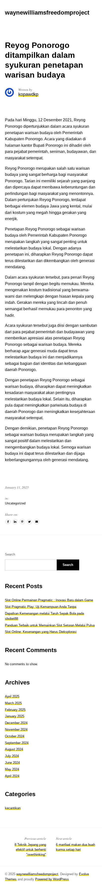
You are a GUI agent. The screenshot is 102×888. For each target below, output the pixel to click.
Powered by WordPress (52, 879)
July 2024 (12, 756)
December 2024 (16, 723)
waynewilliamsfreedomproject (37, 874)
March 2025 (13, 703)
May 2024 (12, 769)
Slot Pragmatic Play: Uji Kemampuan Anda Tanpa (40, 607)
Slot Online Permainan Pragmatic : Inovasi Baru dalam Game (49, 600)
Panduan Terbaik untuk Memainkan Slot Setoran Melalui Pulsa (50, 625)
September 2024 (16, 743)
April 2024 (12, 776)
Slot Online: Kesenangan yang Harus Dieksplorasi (40, 632)
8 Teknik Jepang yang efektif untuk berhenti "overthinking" (30, 849)
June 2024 (12, 762)
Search (10, 554)
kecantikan (13, 808)
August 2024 (14, 749)
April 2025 (12, 696)
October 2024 (14, 736)
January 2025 (14, 716)
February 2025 (15, 710)
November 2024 (16, 729)
